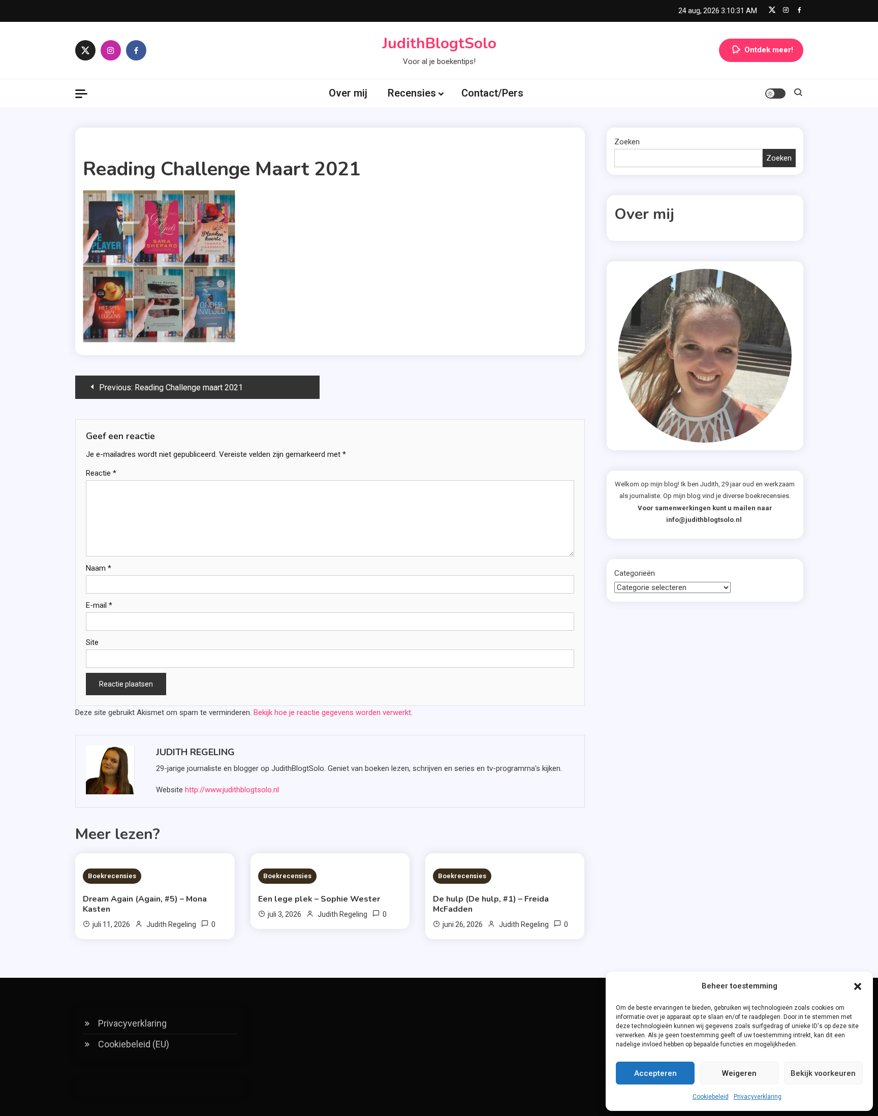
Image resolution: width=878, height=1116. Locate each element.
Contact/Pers (492, 93)
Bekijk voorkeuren (823, 1073)
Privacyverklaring (757, 1096)
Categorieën (634, 573)
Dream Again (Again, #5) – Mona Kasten (145, 904)
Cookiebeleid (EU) (133, 1044)
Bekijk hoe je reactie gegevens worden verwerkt (332, 712)
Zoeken (627, 141)
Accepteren (655, 1073)
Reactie (101, 473)
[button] (858, 986)
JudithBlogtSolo (439, 43)
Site (92, 642)
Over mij (348, 93)
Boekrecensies (112, 876)
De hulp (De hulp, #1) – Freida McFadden (491, 904)
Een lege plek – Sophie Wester (319, 899)
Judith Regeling (195, 752)
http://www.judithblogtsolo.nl (232, 789)
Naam (98, 568)
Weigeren (739, 1073)
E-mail (99, 605)
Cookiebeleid (711, 1096)
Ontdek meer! (768, 49)
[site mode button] (775, 93)
